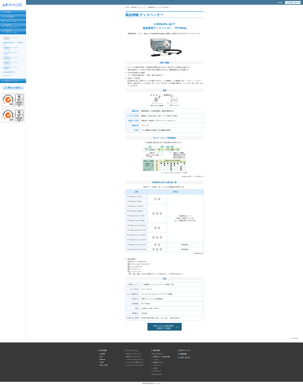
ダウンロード (7, 75)
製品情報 (156, 350)
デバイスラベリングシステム (135, 365)
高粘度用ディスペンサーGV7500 (11, 68)
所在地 (102, 362)
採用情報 (279, 2)
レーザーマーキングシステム (135, 359)
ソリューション (132, 350)
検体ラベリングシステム (134, 356)
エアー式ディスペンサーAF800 (11, 53)
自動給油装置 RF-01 (9, 72)
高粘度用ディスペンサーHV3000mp (11, 63)
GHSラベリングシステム (134, 354)
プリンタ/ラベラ (157, 354)
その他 (155, 368)
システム (155, 359)
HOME (127, 7)
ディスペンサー (157, 374)
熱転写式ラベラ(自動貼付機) (161, 357)
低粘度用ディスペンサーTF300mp (11, 48)
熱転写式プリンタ (158, 362)
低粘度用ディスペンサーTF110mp (11, 38)
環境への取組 (104, 365)
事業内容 (102, 359)
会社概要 (102, 354)
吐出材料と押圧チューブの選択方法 (13, 43)
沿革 (101, 356)
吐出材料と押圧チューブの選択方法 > (193, 176)
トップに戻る (293, 338)
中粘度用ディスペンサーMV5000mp (11, 58)
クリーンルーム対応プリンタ (135, 362)
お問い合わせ (185, 357)
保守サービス (185, 350)
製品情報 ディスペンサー (138, 7)
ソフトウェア (157, 365)
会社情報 (103, 350)
